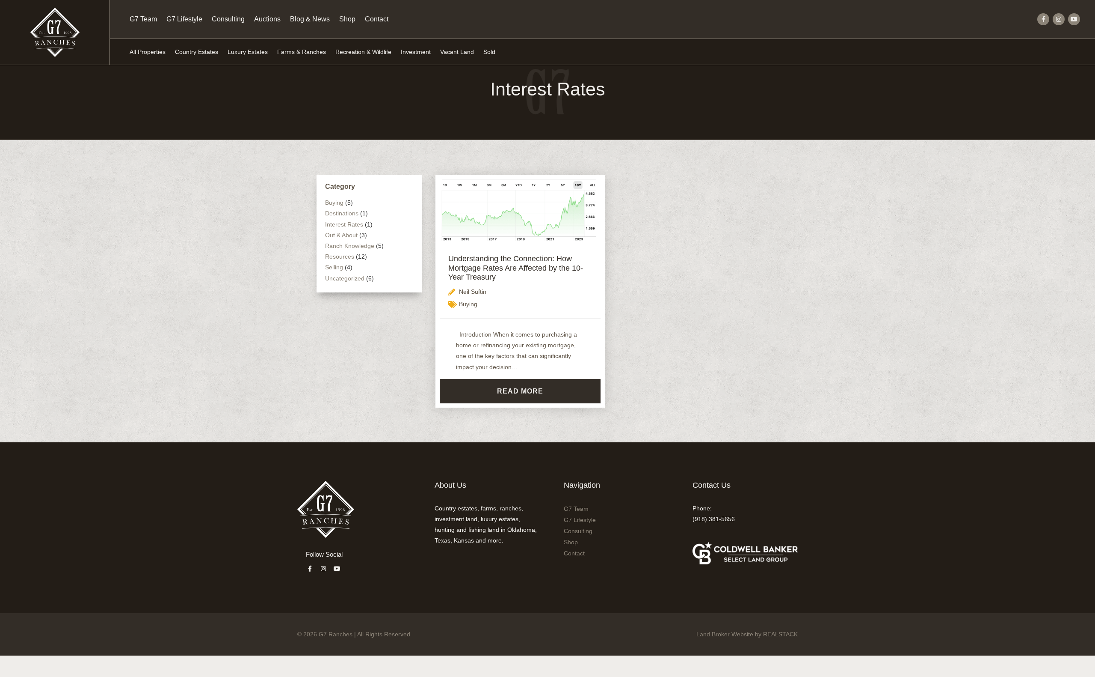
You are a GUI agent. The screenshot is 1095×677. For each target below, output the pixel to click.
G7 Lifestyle (184, 19)
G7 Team (143, 19)
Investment (416, 51)
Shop (347, 19)
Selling (334, 267)
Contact (376, 19)
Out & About (341, 235)
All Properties (148, 51)
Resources (339, 256)
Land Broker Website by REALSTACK (747, 634)
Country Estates (196, 51)
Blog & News (310, 19)
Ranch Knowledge (349, 245)
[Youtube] (1074, 19)
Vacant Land (457, 51)
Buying (334, 202)
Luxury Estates (248, 51)
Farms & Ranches (301, 51)
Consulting (228, 19)
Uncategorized (344, 278)
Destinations (341, 213)
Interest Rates (344, 224)
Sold (489, 51)
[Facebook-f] (1043, 19)
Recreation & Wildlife (363, 51)
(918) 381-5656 (714, 519)
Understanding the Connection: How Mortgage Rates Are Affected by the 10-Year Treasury (515, 267)
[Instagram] (1059, 19)
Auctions (267, 19)
